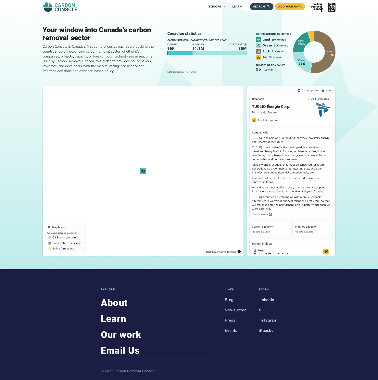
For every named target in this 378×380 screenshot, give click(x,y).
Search (259, 6)
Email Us (120, 350)
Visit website (260, 214)
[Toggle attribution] (239, 251)
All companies (310, 90)
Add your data (290, 6)
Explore (214, 6)
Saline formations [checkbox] (63, 248)
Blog (229, 299)
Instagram (267, 320)
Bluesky (265, 330)
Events (231, 330)
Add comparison (320, 98)
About (114, 302)
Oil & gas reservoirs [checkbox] (64, 237)
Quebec (272, 112)
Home (329, 90)
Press (230, 320)
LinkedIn (266, 299)
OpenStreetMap (227, 251)
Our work (121, 334)
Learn (237, 6)
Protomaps (210, 251)
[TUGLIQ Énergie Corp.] (143, 171)
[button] (301, 42)
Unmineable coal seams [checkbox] (66, 243)
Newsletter (235, 310)
